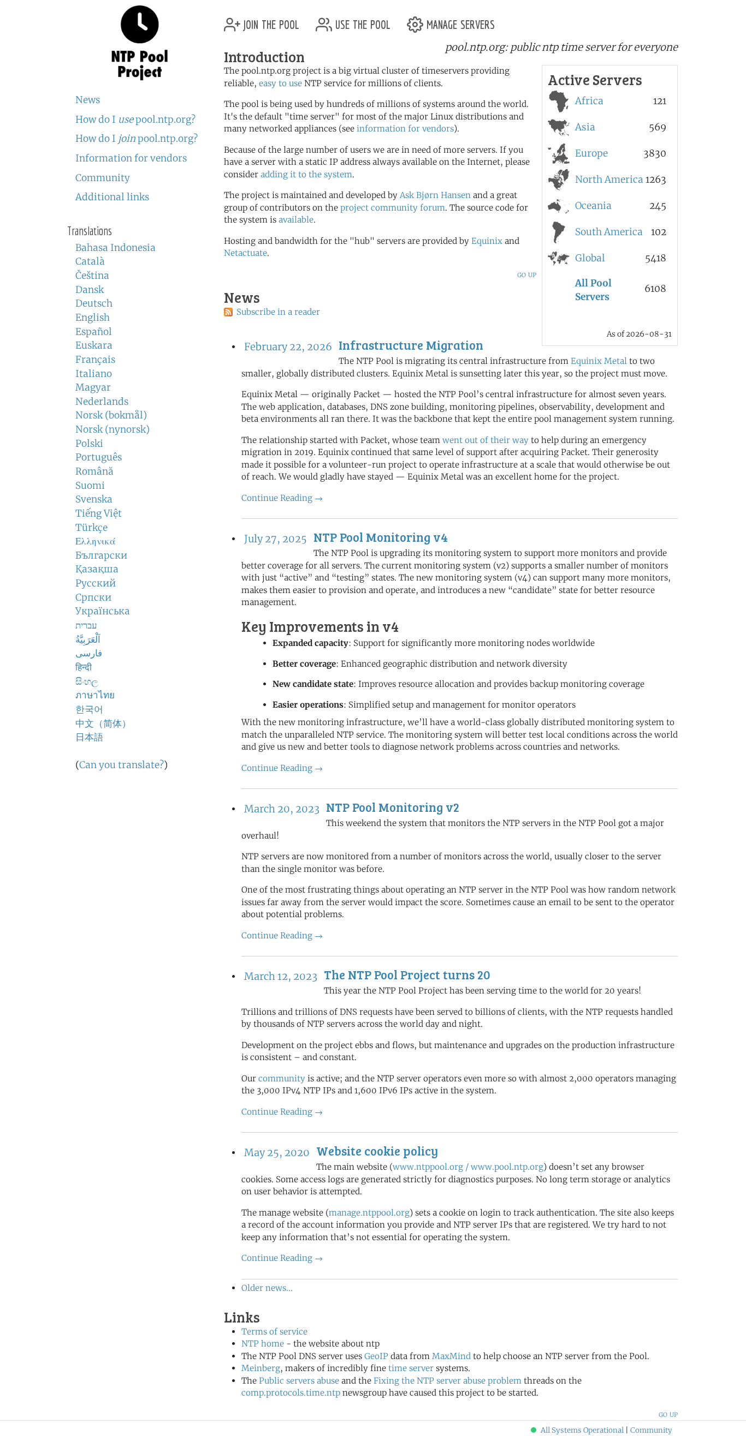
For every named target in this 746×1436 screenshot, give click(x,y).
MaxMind (451, 1356)
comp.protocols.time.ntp (290, 1392)
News (87, 100)
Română (94, 471)
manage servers (459, 20)
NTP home (262, 1343)
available (296, 219)
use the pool (361, 20)
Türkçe (91, 528)
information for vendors (405, 128)
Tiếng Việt (98, 513)
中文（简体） (103, 723)
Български (101, 555)
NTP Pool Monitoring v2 (392, 807)
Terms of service (274, 1331)
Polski (89, 444)
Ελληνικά (95, 541)
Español (93, 332)
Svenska (94, 499)
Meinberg (260, 1368)
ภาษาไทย (95, 695)
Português (98, 457)
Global (590, 258)
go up (526, 274)
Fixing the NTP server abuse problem (448, 1380)
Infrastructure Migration (411, 345)
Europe (591, 153)
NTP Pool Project (139, 43)
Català (90, 261)
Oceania (593, 206)
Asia (585, 127)
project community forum (392, 207)
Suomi (90, 486)
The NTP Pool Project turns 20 (407, 974)
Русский (95, 583)
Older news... (267, 1288)
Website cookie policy (377, 1150)
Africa (589, 101)
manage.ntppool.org (369, 1212)
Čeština (92, 276)
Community (102, 178)
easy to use (280, 83)
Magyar (93, 387)
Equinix (486, 241)
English (92, 318)
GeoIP (376, 1356)
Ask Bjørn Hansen (435, 195)
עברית (86, 625)
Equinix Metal (599, 361)
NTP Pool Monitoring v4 (380, 537)
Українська (102, 611)
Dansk (89, 290)
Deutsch (94, 303)
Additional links (112, 197)
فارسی (88, 653)
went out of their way (485, 440)
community (281, 1078)
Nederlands (101, 402)
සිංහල (86, 681)
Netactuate (245, 253)
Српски (93, 597)
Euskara (94, 345)
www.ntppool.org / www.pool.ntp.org (468, 1167)
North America (609, 179)
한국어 (89, 709)
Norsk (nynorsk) (112, 429)
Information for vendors (131, 158)
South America (609, 232)
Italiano (93, 374)
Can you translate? (121, 765)
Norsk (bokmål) (111, 415)
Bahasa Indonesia (115, 248)
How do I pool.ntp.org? (135, 119)
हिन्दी (83, 667)
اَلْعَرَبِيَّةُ (87, 639)
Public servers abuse (299, 1380)
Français (95, 360)
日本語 (89, 737)
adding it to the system (306, 174)
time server (411, 1368)
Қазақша (97, 569)
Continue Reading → (282, 498)
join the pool (269, 20)
